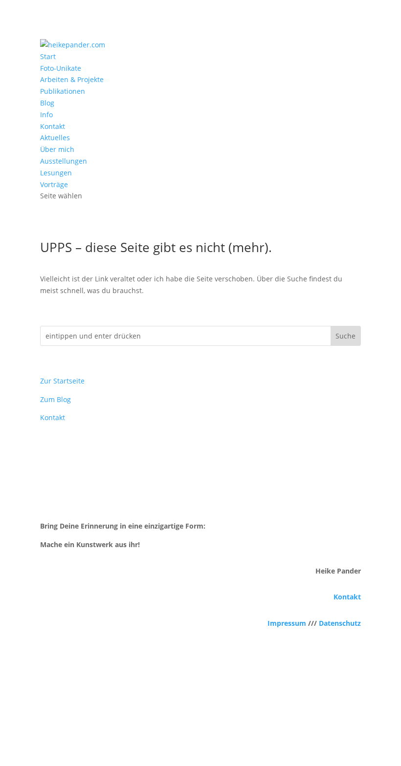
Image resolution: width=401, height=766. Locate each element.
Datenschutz (340, 623)
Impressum (286, 623)
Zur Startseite (62, 380)
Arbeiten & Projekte (72, 79)
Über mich (57, 149)
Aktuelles (55, 137)
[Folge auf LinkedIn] (220, 715)
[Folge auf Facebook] (181, 715)
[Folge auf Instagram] (200, 715)
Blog (47, 102)
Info (46, 114)
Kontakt (52, 126)
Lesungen (56, 172)
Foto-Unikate (60, 68)
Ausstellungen (63, 161)
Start (48, 56)
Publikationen (62, 91)
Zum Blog (55, 399)
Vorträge (54, 184)
